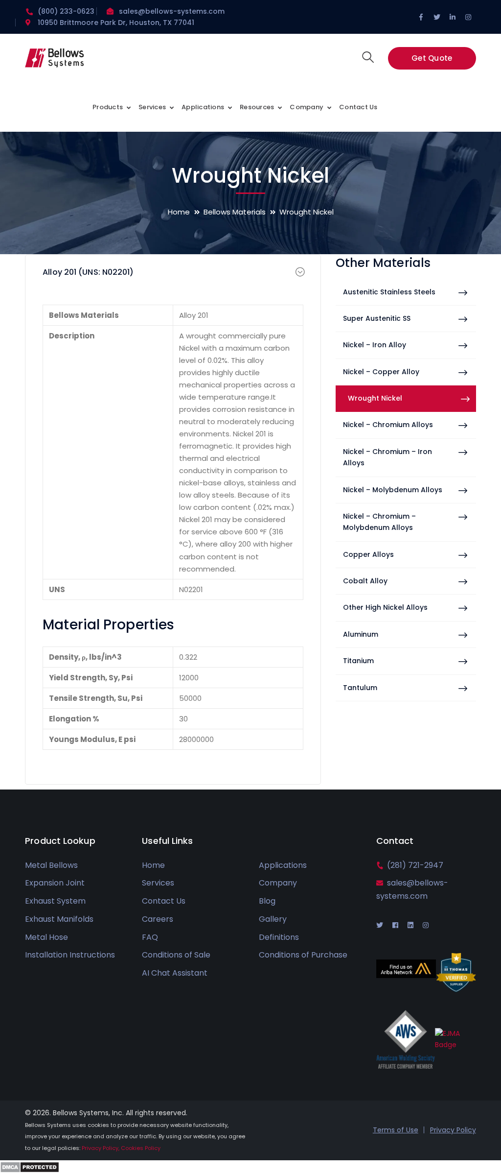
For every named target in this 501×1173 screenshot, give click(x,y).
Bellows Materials (235, 212)
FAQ (150, 937)
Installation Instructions (70, 954)
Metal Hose (46, 937)
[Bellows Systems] (54, 61)
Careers (157, 919)
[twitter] (379, 925)
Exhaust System (55, 901)
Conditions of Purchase (303, 954)
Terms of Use (395, 1130)
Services (158, 882)
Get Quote (431, 58)
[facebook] (395, 925)
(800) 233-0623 (66, 11)
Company (278, 882)
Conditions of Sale (176, 954)
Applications (283, 865)
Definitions (279, 937)
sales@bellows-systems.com (172, 11)
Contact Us (163, 901)
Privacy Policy (453, 1130)
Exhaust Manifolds (59, 919)
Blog (267, 901)
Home (179, 212)
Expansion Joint (55, 882)
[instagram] (426, 925)
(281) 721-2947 (415, 865)
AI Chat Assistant (174, 973)
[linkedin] (410, 925)
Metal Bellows (51, 865)
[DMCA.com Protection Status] (29, 1166)
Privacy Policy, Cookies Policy (121, 1148)
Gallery (273, 919)
